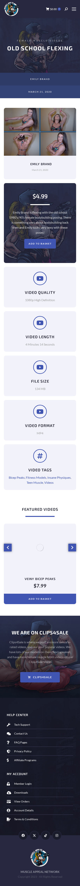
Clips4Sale (42, 677)
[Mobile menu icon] (74, 9)
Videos (49, 482)
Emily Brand (40, 79)
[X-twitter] (34, 835)
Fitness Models (36, 477)
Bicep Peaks (17, 477)
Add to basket (40, 243)
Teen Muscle (35, 482)
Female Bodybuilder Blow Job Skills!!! (40, 579)
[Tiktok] (45, 835)
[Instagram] (57, 835)
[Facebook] (23, 835)
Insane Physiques (59, 477)
